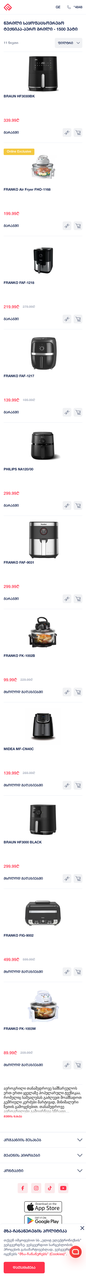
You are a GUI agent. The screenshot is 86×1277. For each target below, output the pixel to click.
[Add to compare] (67, 132)
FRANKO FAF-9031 (19, 562)
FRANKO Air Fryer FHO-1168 (27, 189)
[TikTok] (50, 1188)
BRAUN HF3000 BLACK (23, 842)
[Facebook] (23, 1188)
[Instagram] (36, 1188)
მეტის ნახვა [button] (13, 1116)
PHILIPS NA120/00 (18, 469)
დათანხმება (24, 1267)
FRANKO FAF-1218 (19, 283)
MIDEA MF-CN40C (19, 749)
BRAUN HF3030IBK (19, 96)
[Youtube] (63, 1188)
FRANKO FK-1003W (20, 1029)
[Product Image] (43, 73)
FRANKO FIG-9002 (18, 935)
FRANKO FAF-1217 (19, 376)
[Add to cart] (78, 132)
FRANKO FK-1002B (19, 656)
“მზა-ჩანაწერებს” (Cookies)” (42, 1254)
